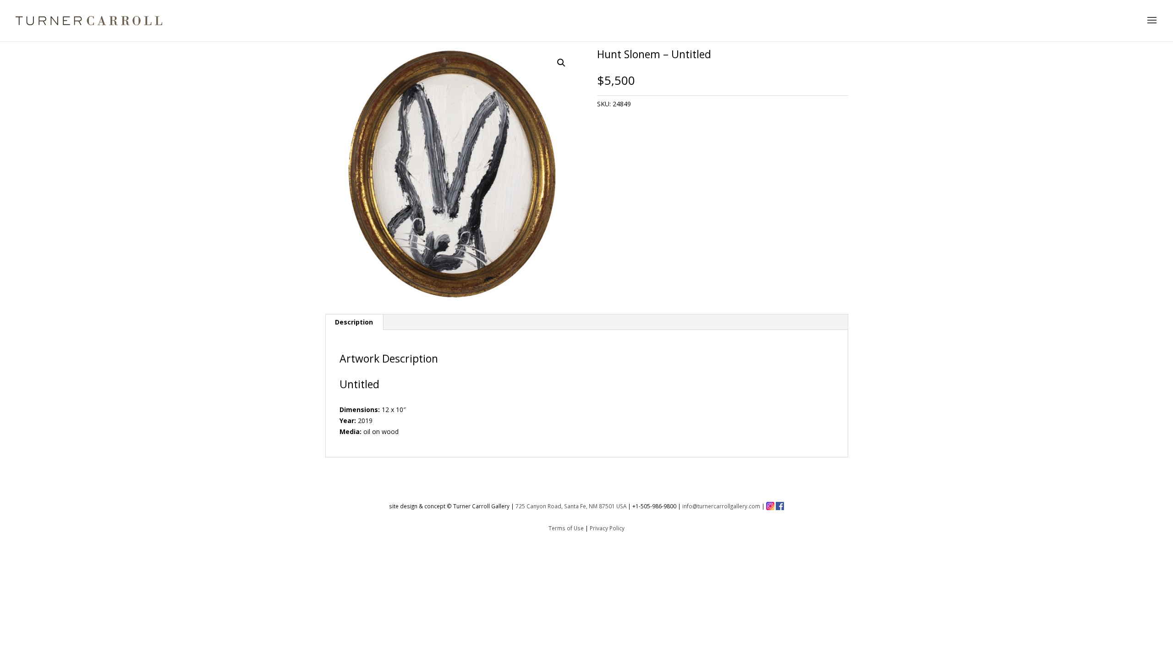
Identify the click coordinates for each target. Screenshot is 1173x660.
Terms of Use (566, 528)
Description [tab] (354, 322)
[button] (561, 63)
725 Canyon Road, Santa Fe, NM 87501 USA (570, 506)
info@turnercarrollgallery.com (721, 506)
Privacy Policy (607, 528)
